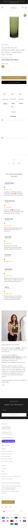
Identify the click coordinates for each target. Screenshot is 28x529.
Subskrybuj (8, 502)
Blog (3, 471)
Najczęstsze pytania (7, 459)
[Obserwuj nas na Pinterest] (10, 507)
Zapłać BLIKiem (14, 82)
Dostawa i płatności (7, 451)
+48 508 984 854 (6, 427)
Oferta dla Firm (6, 456)
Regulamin (5, 473)
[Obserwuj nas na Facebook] (2, 507)
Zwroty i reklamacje (7, 479)
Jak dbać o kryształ (7, 454)
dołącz (14, 414)
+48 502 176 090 (6, 428)
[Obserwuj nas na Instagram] (6, 507)
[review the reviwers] (4, 187)
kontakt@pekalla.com (7, 437)
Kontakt (4, 468)
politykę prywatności (10, 487)
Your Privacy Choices (7, 461)
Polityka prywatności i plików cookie (11, 476)
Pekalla (3, 448)
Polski (21, 511)
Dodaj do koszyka (14, 77)
